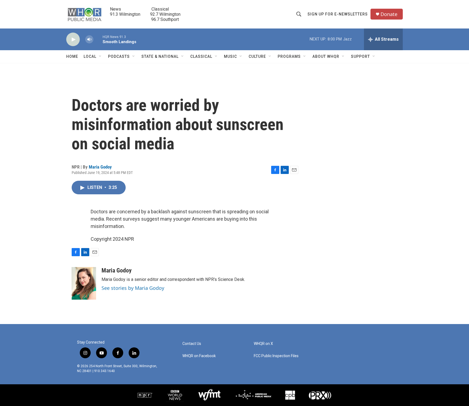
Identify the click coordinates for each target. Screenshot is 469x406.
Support (360, 56)
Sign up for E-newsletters (338, 14)
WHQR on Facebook (199, 356)
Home (72, 56)
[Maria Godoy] (84, 283)
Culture (257, 56)
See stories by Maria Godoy (133, 288)
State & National (160, 56)
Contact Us (191, 344)
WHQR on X (263, 344)
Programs (289, 56)
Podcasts (119, 56)
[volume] (89, 39)
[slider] (98, 39)
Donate (389, 14)
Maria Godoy (100, 167)
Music (230, 56)
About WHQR (325, 56)
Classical (201, 56)
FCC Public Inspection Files (276, 356)
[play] (73, 39)
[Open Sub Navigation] (100, 56)
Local (90, 56)
